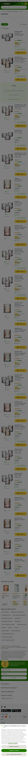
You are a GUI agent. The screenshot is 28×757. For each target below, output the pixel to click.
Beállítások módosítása (14, 746)
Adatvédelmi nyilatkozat (13, 743)
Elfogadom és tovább (14, 750)
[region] (14, 740)
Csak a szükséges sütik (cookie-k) (14, 754)
